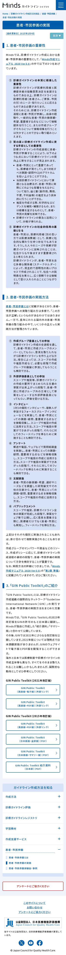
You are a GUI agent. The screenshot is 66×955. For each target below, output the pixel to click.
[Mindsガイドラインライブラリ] (26, 4)
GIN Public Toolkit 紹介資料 (33, 767)
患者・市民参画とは (17, 306)
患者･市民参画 (48, 13)
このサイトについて (35, 903)
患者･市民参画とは (19, 857)
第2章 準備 (52, 570)
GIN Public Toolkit (33, 689)
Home (5, 13)
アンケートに (33, 886)
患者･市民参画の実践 (20, 862)
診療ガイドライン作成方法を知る (25, 13)
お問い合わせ (34, 907)
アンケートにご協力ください (35, 912)
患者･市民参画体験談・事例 (23, 868)
